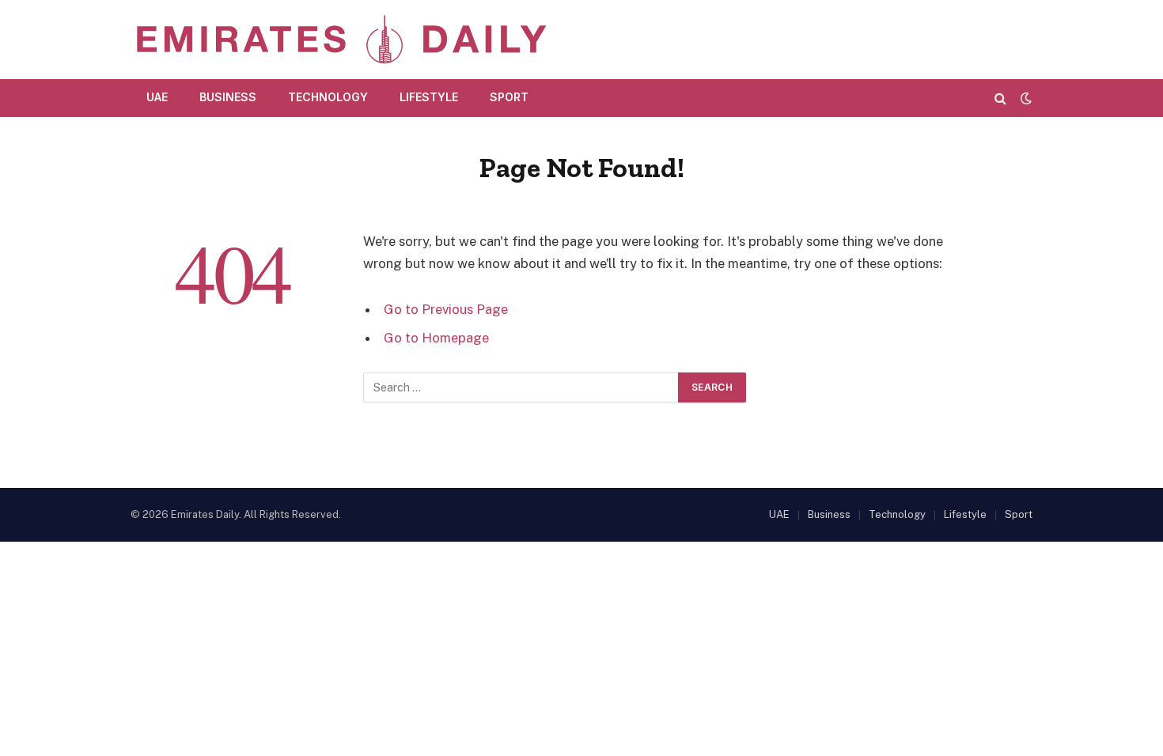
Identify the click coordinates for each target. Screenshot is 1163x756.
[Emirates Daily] (341, 39)
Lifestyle (429, 97)
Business (227, 97)
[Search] (1000, 97)
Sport (509, 97)
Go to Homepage (436, 338)
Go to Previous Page (446, 309)
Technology (328, 97)
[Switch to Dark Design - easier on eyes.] (1024, 98)
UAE (157, 97)
